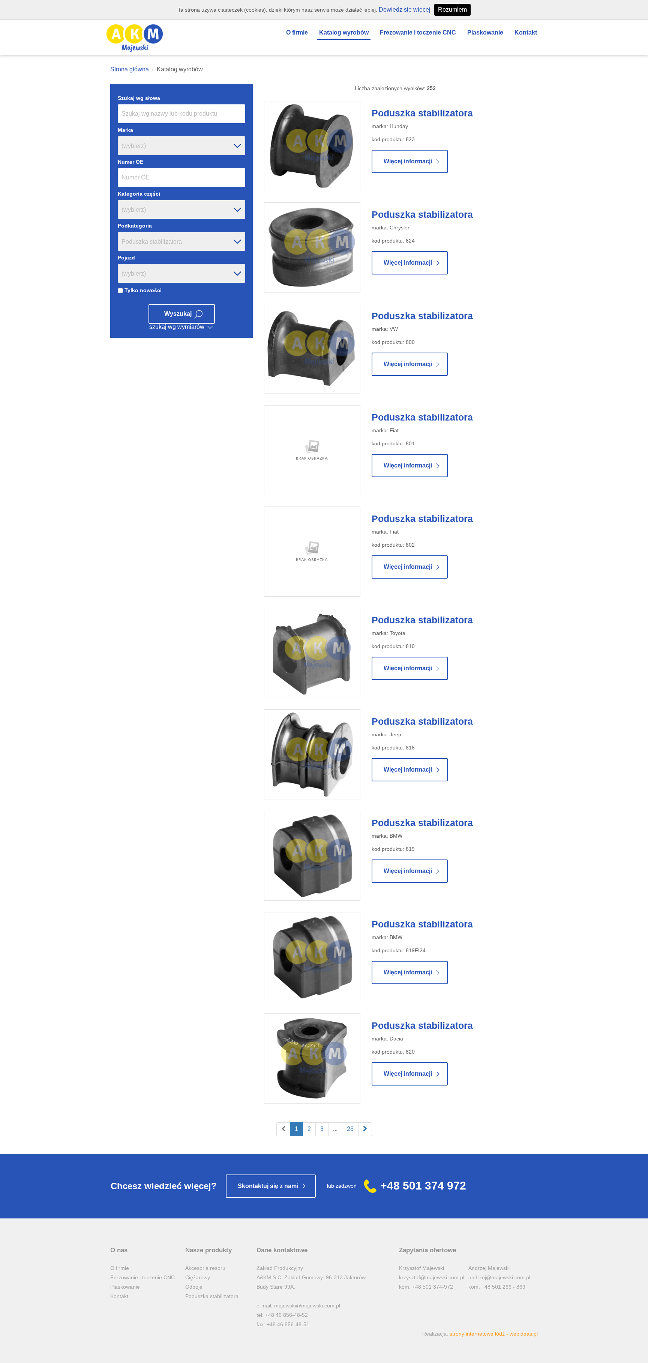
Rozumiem (452, 9)
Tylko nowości (142, 290)
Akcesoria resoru (205, 1268)
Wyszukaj (178, 314)
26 (350, 1129)
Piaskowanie (485, 32)
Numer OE (130, 162)
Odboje (193, 1287)
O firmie (297, 32)
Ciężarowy (197, 1277)
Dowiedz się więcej (404, 9)
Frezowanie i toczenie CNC (418, 32)
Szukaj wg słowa (139, 98)
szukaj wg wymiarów (177, 327)
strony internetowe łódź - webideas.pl (494, 1334)
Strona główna (129, 69)
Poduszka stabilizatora (422, 113)
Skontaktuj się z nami (268, 1186)
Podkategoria (135, 226)
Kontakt (525, 32)
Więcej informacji (408, 161)
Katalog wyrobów (344, 32)
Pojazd (126, 258)
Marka (125, 130)
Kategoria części (139, 194)
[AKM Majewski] (135, 38)
